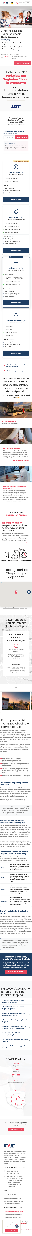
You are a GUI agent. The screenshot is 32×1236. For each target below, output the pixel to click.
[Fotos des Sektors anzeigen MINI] (22, 173)
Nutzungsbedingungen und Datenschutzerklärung (13, 1203)
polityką (9, 1226)
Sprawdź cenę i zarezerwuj (16, 972)
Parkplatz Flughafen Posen (12, 1217)
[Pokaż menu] (27, 3)
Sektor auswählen (23, 63)
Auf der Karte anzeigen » (21, 460)
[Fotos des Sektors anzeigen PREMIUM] (24, 321)
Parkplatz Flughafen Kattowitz (13, 1214)
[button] (2, 656)
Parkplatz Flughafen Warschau (13, 1211)
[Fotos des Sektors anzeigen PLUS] (22, 268)
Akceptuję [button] (11, 1230)
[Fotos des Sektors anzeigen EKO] (22, 218)
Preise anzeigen (16, 199)
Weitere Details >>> (24, 543)
